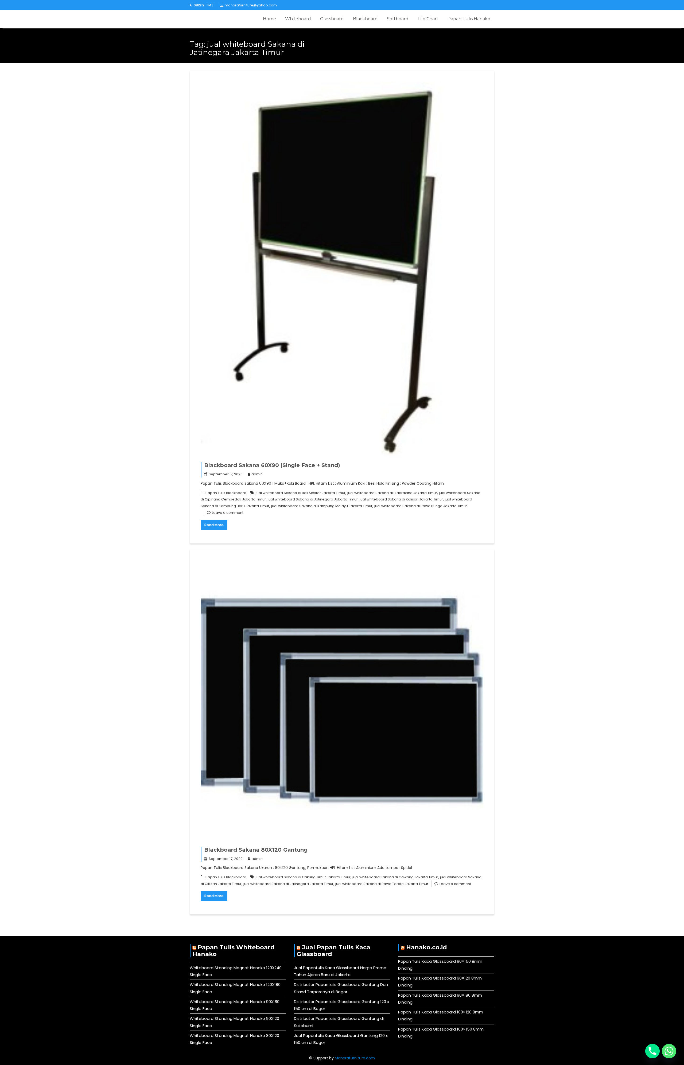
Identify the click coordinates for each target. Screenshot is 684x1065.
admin (257, 474)
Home (269, 18)
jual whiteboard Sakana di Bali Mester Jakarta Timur (300, 492)
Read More (214, 524)
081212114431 (204, 5)
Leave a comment (227, 512)
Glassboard (332, 18)
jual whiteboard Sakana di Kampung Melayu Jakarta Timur (321, 505)
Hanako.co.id (426, 947)
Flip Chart (428, 18)
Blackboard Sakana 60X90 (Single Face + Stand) (272, 465)
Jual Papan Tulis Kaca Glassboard (333, 950)
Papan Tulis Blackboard (225, 492)
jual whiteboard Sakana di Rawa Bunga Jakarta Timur (420, 505)
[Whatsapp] (669, 1051)
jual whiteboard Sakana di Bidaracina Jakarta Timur (392, 492)
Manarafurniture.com (355, 1058)
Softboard (398, 18)
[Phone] (652, 1051)
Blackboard (365, 18)
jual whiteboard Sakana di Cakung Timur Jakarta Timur (303, 877)
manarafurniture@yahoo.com (251, 5)
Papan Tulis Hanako (469, 18)
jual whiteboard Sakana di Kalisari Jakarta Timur (401, 499)
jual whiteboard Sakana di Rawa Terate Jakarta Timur (381, 883)
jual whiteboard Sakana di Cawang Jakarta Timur (395, 877)
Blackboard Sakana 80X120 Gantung (256, 850)
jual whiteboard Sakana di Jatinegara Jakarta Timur (313, 499)
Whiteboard (298, 18)
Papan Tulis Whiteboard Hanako (233, 950)
